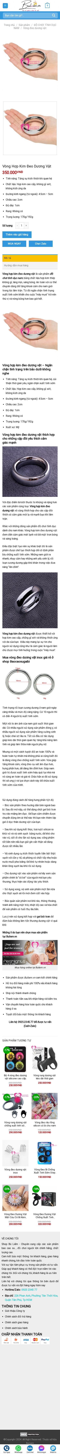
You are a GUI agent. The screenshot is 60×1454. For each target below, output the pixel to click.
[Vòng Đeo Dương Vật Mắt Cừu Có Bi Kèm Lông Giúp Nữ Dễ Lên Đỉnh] (15, 1198)
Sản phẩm (24, 25)
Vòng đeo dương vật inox (15, 1171)
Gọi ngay (6, 1452)
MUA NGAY (14, 243)
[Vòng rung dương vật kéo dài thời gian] (45, 1059)
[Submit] (54, 15)
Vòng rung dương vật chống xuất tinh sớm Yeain (15, 1124)
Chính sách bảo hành (16, 1328)
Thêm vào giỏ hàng (17, 234)
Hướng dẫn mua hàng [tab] (16, 265)
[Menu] (5, 5)
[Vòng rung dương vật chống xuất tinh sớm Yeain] (15, 1106)
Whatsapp (18, 1452)
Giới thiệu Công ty (15, 1310)
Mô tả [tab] (7, 258)
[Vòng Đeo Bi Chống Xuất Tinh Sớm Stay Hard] (45, 1153)
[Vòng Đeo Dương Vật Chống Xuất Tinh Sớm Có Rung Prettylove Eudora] (45, 1198)
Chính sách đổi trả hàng (18, 1316)
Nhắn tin (53, 1452)
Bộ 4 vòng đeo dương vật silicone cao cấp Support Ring (15, 1077)
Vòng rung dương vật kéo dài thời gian (44, 1077)
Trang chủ (9, 25)
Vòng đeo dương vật (34, 28)
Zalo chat (30, 1452)
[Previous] (5, 93)
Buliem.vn (41, 967)
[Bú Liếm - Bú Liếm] (30, 5)
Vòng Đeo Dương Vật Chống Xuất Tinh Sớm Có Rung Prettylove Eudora (44, 1216)
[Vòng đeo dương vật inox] (15, 1153)
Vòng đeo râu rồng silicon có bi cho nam (44, 1124)
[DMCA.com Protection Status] (30, 1434)
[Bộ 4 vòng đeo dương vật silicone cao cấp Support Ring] (15, 1059)
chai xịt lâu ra (18, 736)
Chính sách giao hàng (16, 1322)
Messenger (41, 1452)
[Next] (14, 93)
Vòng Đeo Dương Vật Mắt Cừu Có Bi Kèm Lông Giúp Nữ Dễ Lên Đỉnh (15, 1216)
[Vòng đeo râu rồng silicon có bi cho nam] (45, 1106)
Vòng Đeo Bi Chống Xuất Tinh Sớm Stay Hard (44, 1171)
